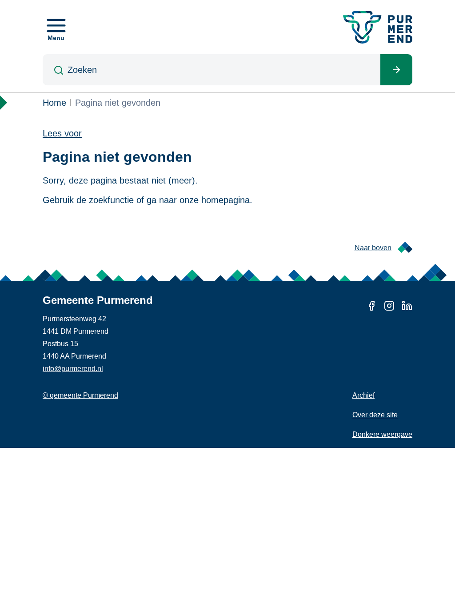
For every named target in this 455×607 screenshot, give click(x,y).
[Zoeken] (396, 69)
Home (54, 103)
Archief (363, 395)
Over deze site (375, 415)
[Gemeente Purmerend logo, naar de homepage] (377, 27)
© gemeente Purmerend (80, 395)
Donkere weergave (382, 434)
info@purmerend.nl (73, 368)
